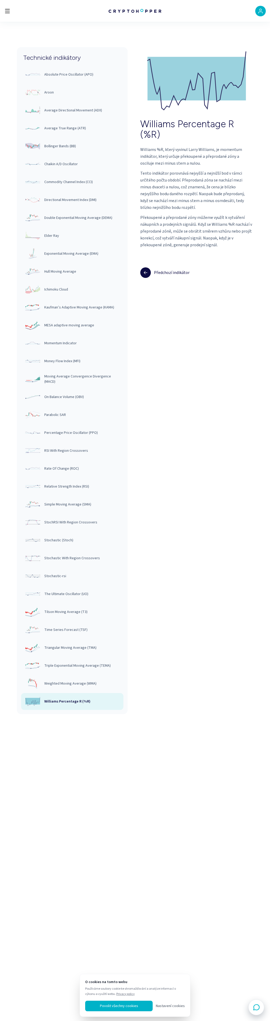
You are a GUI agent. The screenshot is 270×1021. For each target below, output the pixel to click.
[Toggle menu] (7, 11)
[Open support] (256, 1007)
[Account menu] (260, 11)
